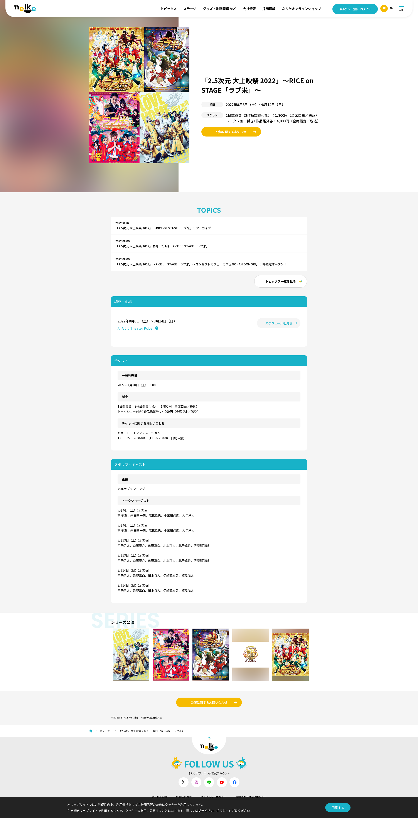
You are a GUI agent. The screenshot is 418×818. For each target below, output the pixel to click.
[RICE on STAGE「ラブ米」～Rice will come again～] (171, 655)
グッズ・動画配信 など (219, 8)
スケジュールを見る (278, 323)
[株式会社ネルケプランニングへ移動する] (91, 730)
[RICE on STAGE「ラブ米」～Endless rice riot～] (290, 655)
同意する (338, 807)
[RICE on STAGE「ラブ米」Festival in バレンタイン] (250, 655)
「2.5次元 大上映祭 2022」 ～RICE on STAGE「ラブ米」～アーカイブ (163, 228)
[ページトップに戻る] (209, 745)
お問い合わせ (184, 797)
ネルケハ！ (355, 9)
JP (384, 8)
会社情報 (249, 8)
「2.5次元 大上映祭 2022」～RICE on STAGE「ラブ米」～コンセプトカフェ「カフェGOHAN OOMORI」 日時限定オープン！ (201, 264)
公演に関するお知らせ (231, 132)
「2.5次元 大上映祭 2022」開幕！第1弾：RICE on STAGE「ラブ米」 (162, 246)
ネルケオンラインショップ (301, 8)
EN (391, 8)
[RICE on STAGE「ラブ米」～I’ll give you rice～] (210, 655)
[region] (210, 654)
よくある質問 (159, 797)
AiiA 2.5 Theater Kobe (135, 328)
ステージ (189, 8)
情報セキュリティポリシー (251, 797)
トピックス (168, 8)
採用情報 (268, 8)
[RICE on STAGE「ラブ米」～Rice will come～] (131, 655)
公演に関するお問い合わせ (209, 702)
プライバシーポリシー (214, 797)
